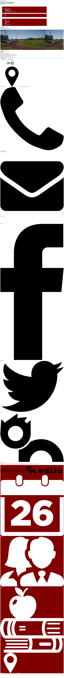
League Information (7, 22)
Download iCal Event (11, 57)
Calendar (8, 28)
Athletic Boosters (7, 21)
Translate (7, 27)
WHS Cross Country (7, 8)
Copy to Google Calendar (3, 57)
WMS (5, 15)
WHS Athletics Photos (8, 24)
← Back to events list (4, 59)
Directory (5, 28)
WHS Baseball (7, 10)
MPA (5, 20)
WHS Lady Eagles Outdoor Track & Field (10, 11)
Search (11, 28)
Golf (5, 7)
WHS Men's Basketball (8, 9)
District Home (2, 28)
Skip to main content (3, 0)
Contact (6, 23)
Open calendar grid (10, 59)
